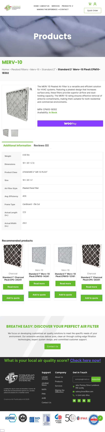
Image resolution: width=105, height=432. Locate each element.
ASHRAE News (45, 384)
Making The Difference (47, 9)
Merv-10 (34, 69)
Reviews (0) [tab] (41, 145)
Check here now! (85, 360)
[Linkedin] (84, 400)
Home (36, 6)
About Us (45, 6)
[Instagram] (79, 400)
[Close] (2, 430)
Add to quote (13, 298)
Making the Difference (59, 391)
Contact (64, 9)
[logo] (12, 7)
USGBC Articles (45, 378)
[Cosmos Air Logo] (20, 377)
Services (56, 6)
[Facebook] (74, 400)
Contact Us (52, 346)
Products (66, 6)
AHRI (44, 398)
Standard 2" (48, 69)
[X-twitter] (88, 400)
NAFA (44, 389)
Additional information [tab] (17, 145)
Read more (13, 287)
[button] (31, 89)
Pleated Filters (19, 69)
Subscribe (96, 379)
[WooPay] (70, 123)
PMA (44, 394)
